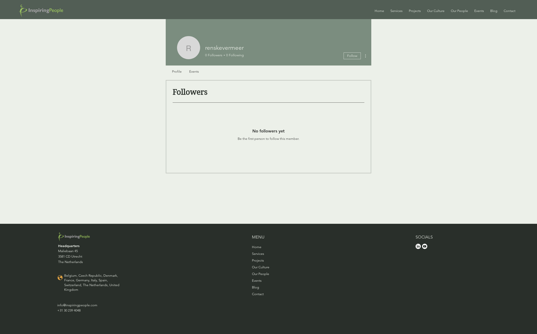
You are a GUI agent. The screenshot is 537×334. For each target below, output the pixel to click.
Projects (258, 260)
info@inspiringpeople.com (77, 305)
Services (258, 254)
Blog (255, 287)
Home (256, 247)
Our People (260, 274)
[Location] (60, 277)
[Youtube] (424, 246)
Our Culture (260, 267)
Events (257, 281)
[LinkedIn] (418, 246)
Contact (258, 294)
